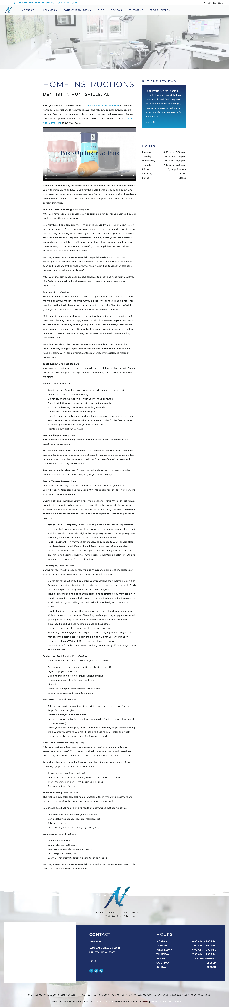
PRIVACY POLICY (103, 1001)
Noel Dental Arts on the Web (166, 1001)
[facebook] (91, 971)
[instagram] (96, 971)
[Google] (101, 971)
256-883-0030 (97, 941)
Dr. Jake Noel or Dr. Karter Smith (101, 105)
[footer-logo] (116, 886)
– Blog (92, 961)
